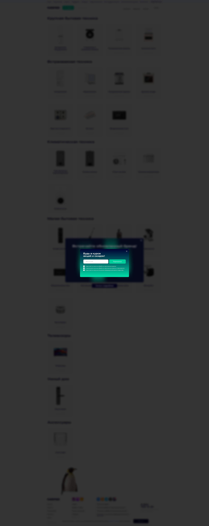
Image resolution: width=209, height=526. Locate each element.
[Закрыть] (126, 251)
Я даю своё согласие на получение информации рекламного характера (104, 270)
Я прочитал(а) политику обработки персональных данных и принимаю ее (105, 268)
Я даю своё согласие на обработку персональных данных (101, 266)
